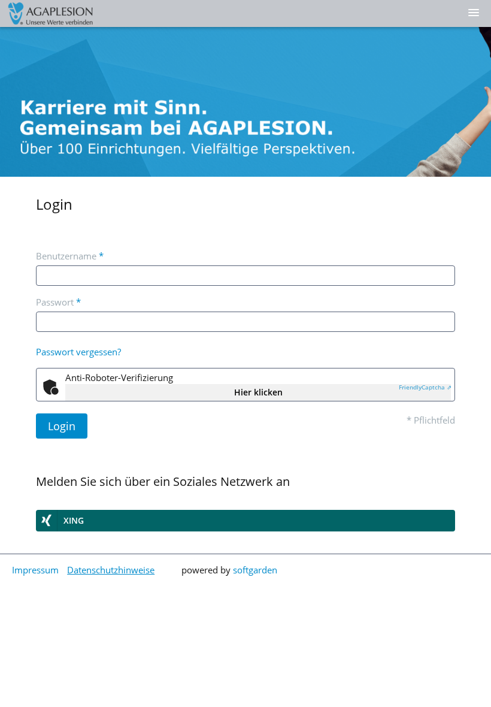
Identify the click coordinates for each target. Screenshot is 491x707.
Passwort (58, 302)
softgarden (255, 570)
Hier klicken (258, 392)
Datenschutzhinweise (110, 570)
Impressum (35, 570)
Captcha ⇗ (425, 387)
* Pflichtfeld (431, 420)
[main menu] (473, 12)
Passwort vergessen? (78, 352)
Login (61, 426)
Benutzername (70, 256)
